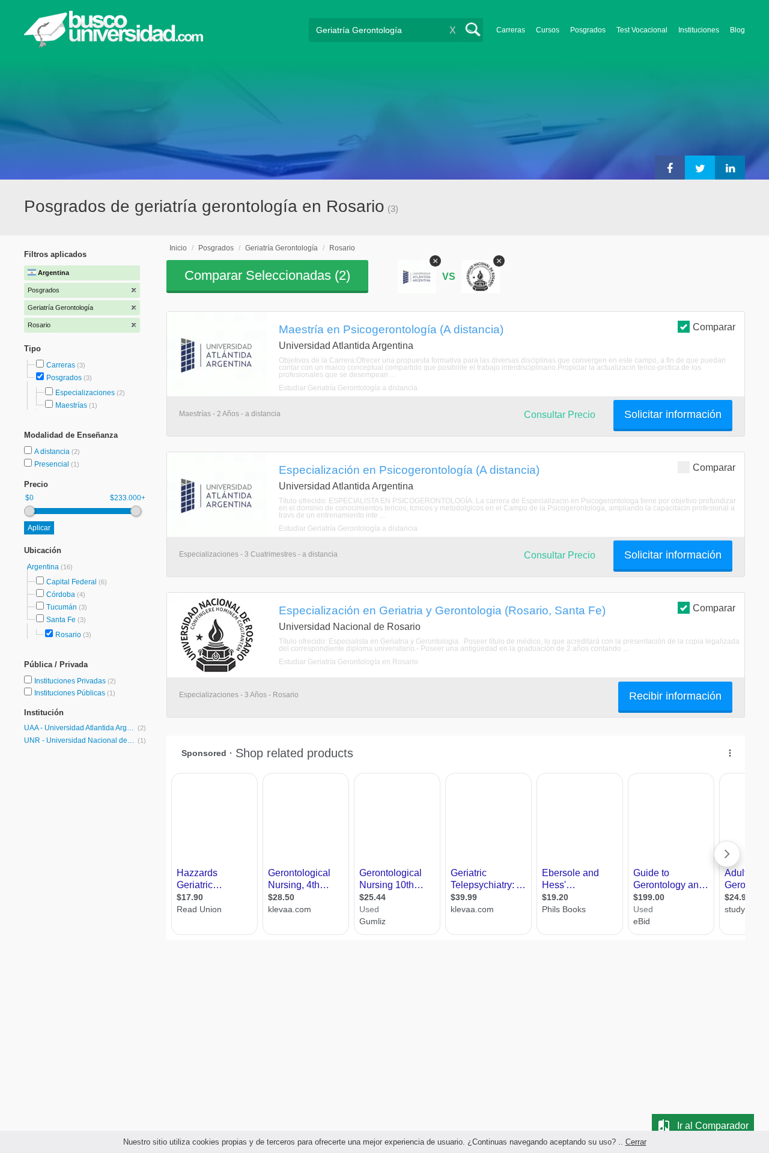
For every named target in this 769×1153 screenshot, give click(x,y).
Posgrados (588, 30)
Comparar (714, 327)
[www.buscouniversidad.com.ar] (113, 45)
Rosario (68, 635)
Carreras (510, 30)
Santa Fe (61, 620)
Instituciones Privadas (75, 681)
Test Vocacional (641, 30)
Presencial (52, 464)
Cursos (547, 30)
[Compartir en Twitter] (700, 168)
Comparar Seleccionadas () (267, 275)
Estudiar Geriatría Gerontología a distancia (348, 388)
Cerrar (635, 1141)
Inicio (178, 248)
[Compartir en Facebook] (670, 168)
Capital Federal (71, 582)
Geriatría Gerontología (281, 248)
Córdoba (60, 594)
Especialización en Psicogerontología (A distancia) (409, 469)
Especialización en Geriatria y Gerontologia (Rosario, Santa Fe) (442, 610)
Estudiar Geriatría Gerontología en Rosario (348, 662)
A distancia (52, 451)
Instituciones (698, 30)
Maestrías (71, 405)
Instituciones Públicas (74, 693)
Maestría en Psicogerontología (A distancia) (391, 329)
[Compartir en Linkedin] (730, 168)
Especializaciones (85, 393)
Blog (737, 30)
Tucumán (61, 607)
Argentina (44, 567)
